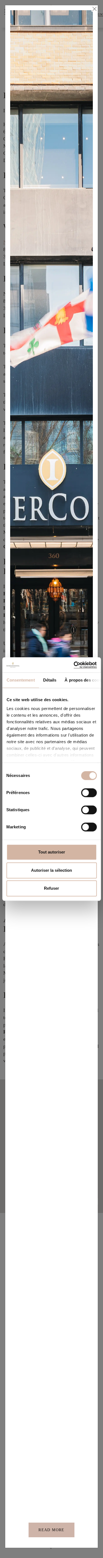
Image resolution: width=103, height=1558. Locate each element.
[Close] (94, 9)
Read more (51, 1530)
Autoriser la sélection (51, 870)
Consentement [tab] (20, 680)
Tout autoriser (51, 852)
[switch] (89, 792)
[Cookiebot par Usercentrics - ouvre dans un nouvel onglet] (73, 665)
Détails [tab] (49, 680)
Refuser (51, 888)
